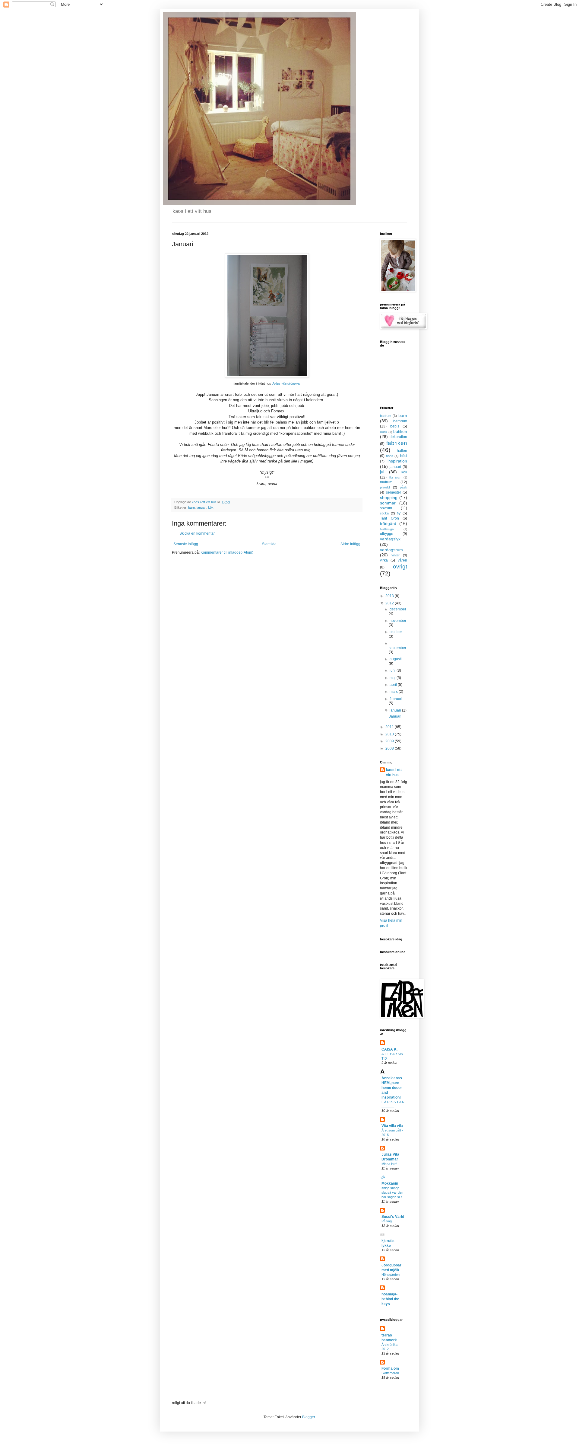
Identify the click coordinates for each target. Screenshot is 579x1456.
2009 (390, 741)
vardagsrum (391, 549)
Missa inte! (389, 1164)
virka (384, 560)
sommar (388, 503)
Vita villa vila (392, 1126)
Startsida (269, 544)
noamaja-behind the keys (390, 1299)
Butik (383, 432)
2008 (390, 748)
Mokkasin (389, 1183)
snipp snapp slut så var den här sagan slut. (392, 1192)
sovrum (386, 508)
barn (191, 507)
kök (211, 507)
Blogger (308, 1417)
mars (394, 692)
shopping (388, 497)
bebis (394, 426)
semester (393, 492)
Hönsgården (390, 1274)
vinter (395, 555)
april (394, 685)
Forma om (390, 1368)
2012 (390, 603)
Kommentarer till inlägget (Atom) (227, 552)
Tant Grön (389, 518)
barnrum (400, 421)
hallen (402, 451)
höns (389, 456)
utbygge (386, 534)
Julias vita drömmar (286, 383)
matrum (386, 482)
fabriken (396, 443)
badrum (385, 416)
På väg (386, 1221)
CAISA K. (389, 1049)
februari (396, 699)
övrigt (400, 566)
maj (393, 678)
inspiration (397, 461)
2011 (390, 727)
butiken (400, 431)
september (397, 648)
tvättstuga (387, 529)
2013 (390, 596)
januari (201, 507)
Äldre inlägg (350, 544)
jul (382, 471)
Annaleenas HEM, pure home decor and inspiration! (391, 1087)
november (398, 621)
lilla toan (395, 477)
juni (393, 670)
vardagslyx (390, 538)
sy (398, 513)
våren (402, 560)
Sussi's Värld (392, 1216)
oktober (396, 632)
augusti (396, 659)
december (398, 609)
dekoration (398, 437)
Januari (395, 716)
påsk (403, 487)
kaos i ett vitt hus (394, 772)
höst (403, 456)
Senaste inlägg (185, 544)
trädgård (388, 523)
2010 (390, 734)
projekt (385, 487)
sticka (384, 513)
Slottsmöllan (390, 1373)
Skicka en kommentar (197, 533)
